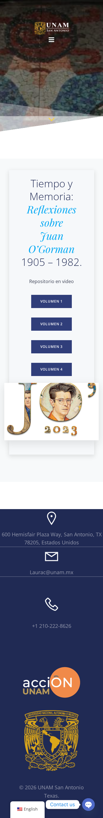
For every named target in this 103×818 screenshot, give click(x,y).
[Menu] (51, 40)
